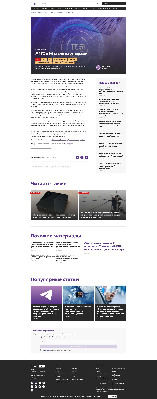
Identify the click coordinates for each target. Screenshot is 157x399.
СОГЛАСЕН (112, 396)
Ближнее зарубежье (77, 379)
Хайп (93, 8)
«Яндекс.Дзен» (68, 144)
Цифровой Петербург (104, 8)
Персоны (44, 8)
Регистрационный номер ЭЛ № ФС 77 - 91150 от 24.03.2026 (38, 377)
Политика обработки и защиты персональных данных (118, 370)
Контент (59, 8)
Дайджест (45, 337)
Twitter (82, 140)
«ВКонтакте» (55, 140)
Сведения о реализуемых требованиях (116, 375)
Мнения (53, 12)
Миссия (98, 368)
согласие (47, 350)
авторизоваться (64, 167)
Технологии (85, 8)
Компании (36, 8)
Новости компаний (61, 382)
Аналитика (60, 12)
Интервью (40, 12)
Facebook (63, 140)
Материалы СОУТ (117, 379)
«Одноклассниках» (73, 140)
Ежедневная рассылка (58, 337)
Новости (33, 12)
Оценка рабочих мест (102, 374)
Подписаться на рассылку (78, 346)
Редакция (98, 371)
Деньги (52, 8)
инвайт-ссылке (77, 132)
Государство (68, 8)
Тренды (77, 8)
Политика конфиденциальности (102, 377)
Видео (47, 12)
